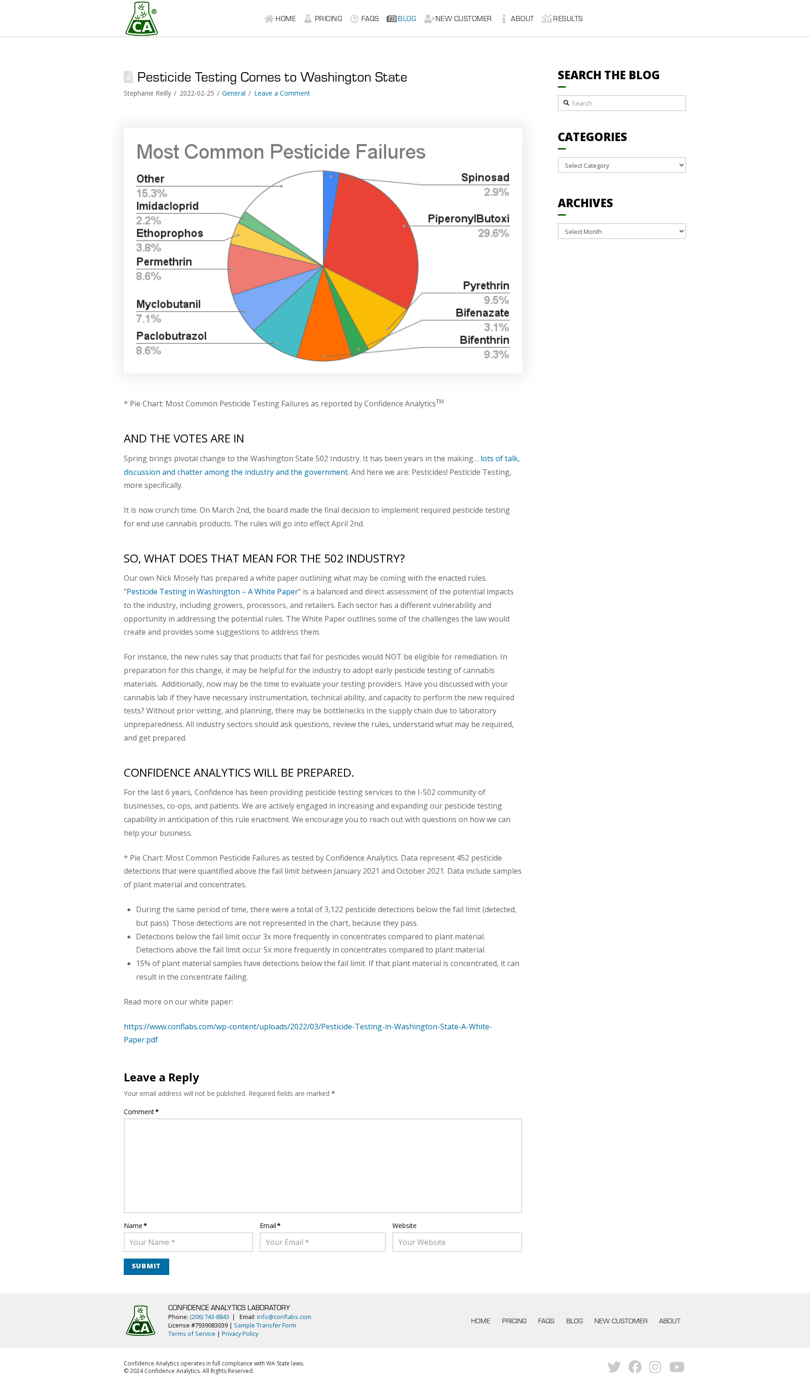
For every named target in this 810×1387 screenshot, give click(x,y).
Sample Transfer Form (265, 1325)
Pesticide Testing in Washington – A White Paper (212, 591)
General (234, 93)
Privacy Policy (240, 1333)
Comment (141, 1111)
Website (404, 1225)
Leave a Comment (282, 93)
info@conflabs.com (284, 1316)
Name (135, 1225)
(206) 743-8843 (209, 1316)
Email (270, 1225)
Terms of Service (192, 1333)
